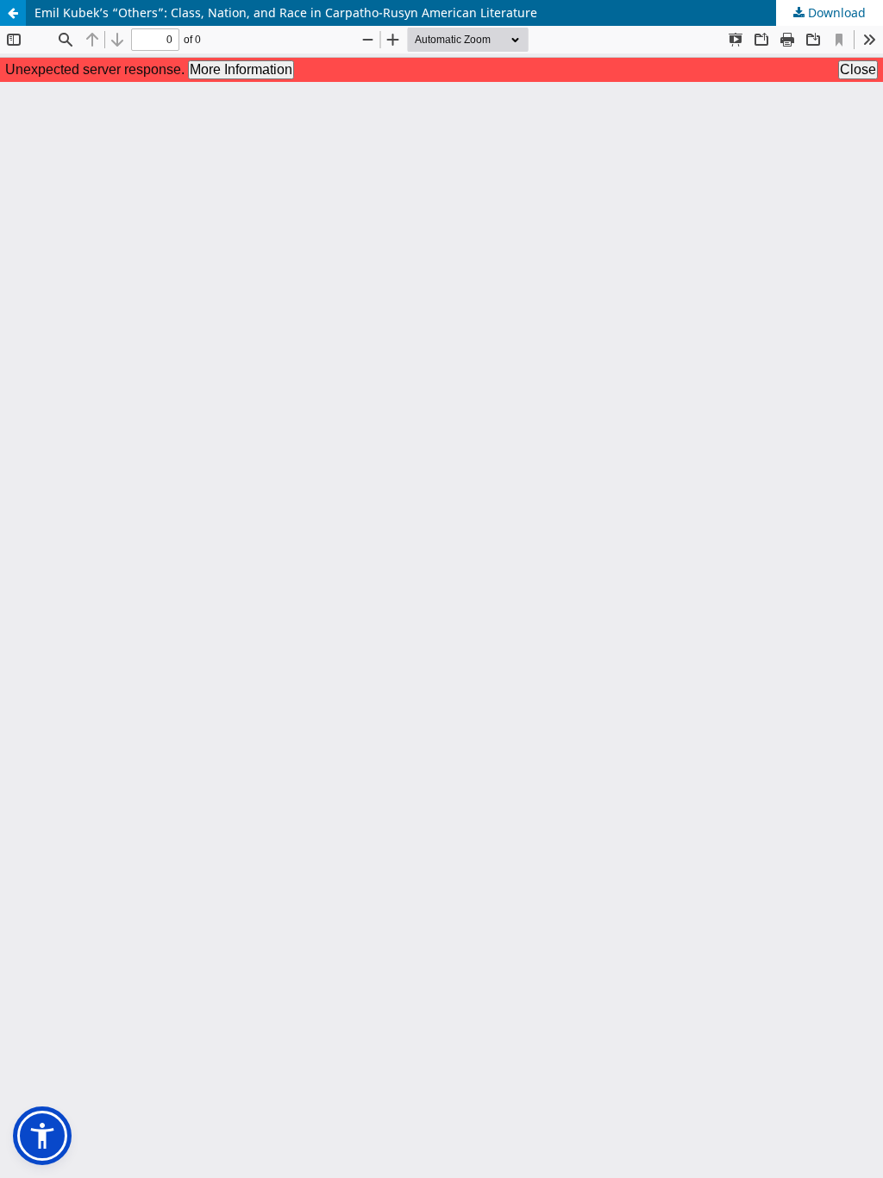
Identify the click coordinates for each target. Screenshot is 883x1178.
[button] (42, 1136)
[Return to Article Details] (13, 13)
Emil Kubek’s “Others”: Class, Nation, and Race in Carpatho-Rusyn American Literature (285, 12)
